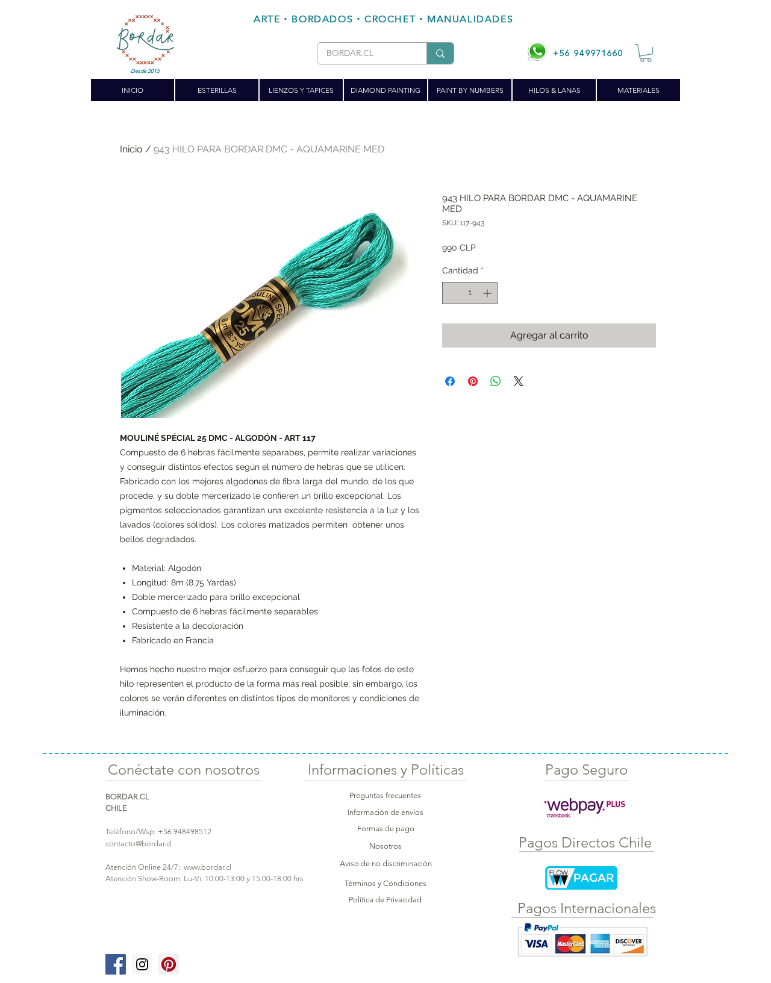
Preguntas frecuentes (385, 795)
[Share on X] (518, 381)
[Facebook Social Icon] (115, 964)
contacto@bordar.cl (138, 843)
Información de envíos (385, 812)
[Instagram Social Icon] (142, 964)
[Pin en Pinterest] (473, 381)
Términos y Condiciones (385, 883)
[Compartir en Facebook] (450, 381)
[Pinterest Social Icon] (168, 964)
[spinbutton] (470, 293)
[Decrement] (451, 293)
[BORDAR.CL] (440, 53)
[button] (646, 53)
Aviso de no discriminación (386, 863)
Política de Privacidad (385, 899)
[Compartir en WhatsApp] (496, 381)
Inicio (131, 149)
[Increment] (488, 293)
